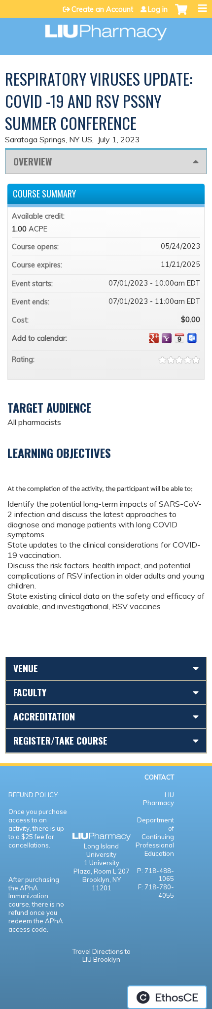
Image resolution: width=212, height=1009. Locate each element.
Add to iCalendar (179, 338)
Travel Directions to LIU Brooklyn (101, 955)
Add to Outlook (192, 338)
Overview (32, 161)
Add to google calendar (154, 338)
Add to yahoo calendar (167, 338)
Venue (25, 668)
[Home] (106, 29)
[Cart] (181, 14)
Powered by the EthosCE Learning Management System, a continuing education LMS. (167, 997)
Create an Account (102, 9)
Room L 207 (112, 871)
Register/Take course (60, 740)
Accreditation (44, 716)
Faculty (29, 692)
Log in (158, 9)
